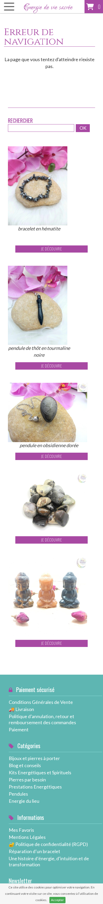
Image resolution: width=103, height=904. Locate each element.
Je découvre (51, 249)
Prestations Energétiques (35, 787)
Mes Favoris (21, 830)
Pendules (18, 794)
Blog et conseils (25, 765)
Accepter (57, 900)
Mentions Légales (27, 837)
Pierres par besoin (27, 779)
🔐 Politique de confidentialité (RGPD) (48, 844)
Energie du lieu (24, 801)
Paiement (19, 729)
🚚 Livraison (21, 709)
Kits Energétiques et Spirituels (40, 772)
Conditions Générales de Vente (41, 702)
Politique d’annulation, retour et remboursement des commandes (42, 719)
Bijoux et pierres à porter (34, 758)
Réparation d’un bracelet (34, 851)
